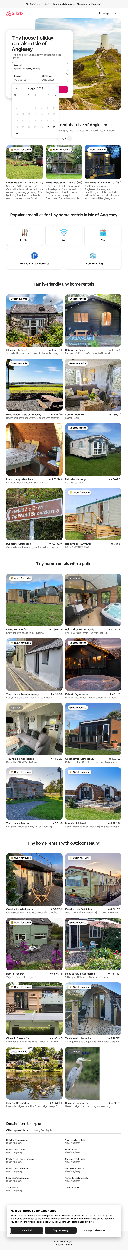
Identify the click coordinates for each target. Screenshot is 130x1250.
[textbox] (25, 79)
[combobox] (39, 68)
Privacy (59, 1244)
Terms (69, 1244)
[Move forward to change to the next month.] (54, 89)
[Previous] (58, 138)
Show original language (89, 4)
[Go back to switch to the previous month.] (17, 89)
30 (54, 127)
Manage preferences (94, 1230)
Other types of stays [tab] (17, 1130)
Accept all (26, 1230)
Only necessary (60, 1230)
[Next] (69, 138)
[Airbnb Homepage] (14, 13)
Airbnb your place (108, 13)
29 (47, 127)
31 (17, 133)
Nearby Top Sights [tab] (42, 1130)
